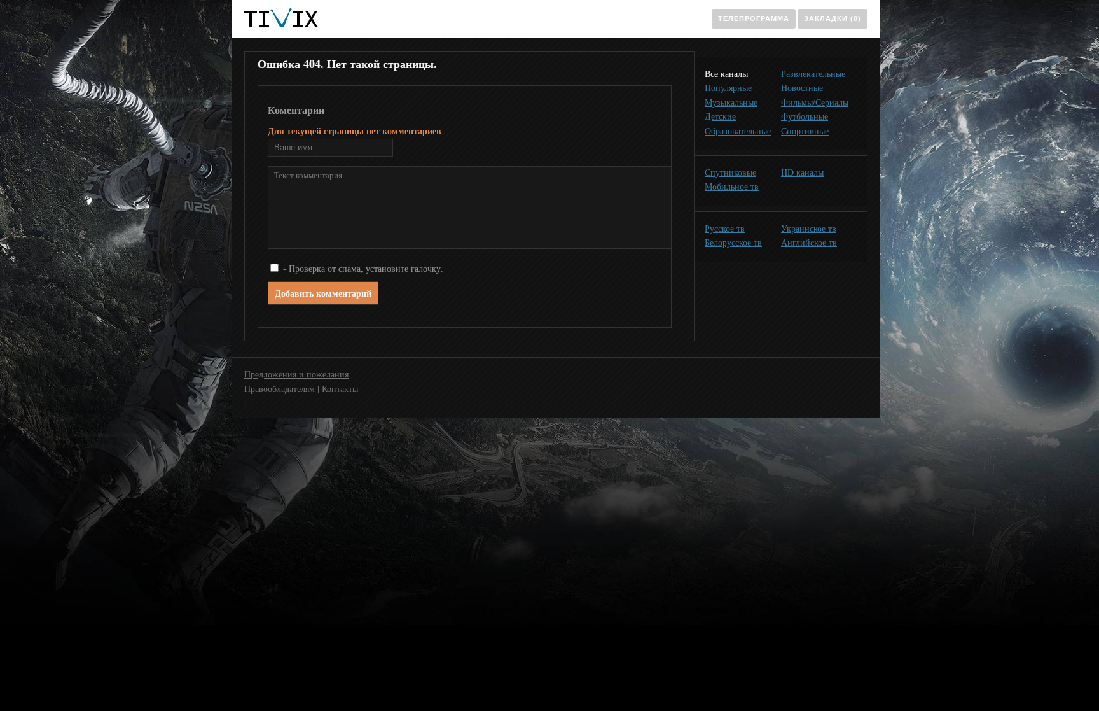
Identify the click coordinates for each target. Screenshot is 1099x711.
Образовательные (738, 131)
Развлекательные (813, 73)
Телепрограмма (753, 18)
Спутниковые (730, 172)
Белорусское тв (733, 242)
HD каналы (802, 172)
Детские (720, 116)
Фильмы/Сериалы (814, 102)
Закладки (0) (832, 18)
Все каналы (726, 73)
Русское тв (725, 228)
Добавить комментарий (323, 293)
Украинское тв (808, 228)
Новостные (802, 87)
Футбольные (804, 116)
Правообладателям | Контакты (301, 389)
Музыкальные (731, 102)
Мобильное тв (732, 186)
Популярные (728, 87)
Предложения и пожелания (296, 374)
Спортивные (805, 131)
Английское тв (809, 242)
